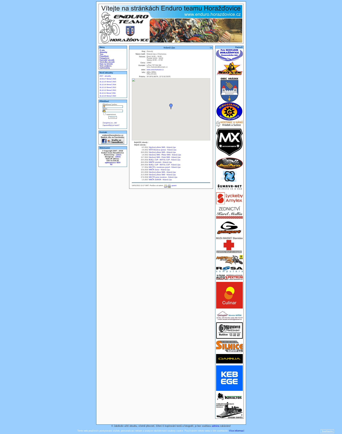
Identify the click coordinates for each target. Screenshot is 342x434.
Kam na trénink (106, 64)
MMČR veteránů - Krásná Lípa (160, 162)
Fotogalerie (104, 58)
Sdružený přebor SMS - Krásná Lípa (162, 147)
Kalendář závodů (106, 60)
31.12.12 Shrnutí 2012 (108, 90)
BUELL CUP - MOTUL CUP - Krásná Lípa (164, 160)
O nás (102, 50)
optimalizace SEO (112, 163)
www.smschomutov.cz (155, 70)
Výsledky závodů (107, 62)
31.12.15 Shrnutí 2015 (108, 82)
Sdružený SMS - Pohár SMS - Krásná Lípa (164, 157)
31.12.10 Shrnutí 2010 (108, 96)
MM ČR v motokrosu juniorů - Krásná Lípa (164, 167)
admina (215, 426)
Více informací (236, 430)
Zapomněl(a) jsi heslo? (111, 125)
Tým (101, 54)
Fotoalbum (104, 56)
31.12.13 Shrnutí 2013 (108, 87)
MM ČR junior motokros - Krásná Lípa (163, 177)
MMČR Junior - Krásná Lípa (159, 170)
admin (118, 155)
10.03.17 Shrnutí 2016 (108, 79)
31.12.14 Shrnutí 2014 (108, 84)
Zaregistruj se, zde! (110, 123)
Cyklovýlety (104, 68)
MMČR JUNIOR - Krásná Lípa (160, 180)
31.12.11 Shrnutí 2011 (108, 93)
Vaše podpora (105, 66)
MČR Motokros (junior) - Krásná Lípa (162, 150)
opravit (174, 185)
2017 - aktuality (105, 76)
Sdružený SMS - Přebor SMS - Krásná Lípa (165, 155)
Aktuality (103, 52)
